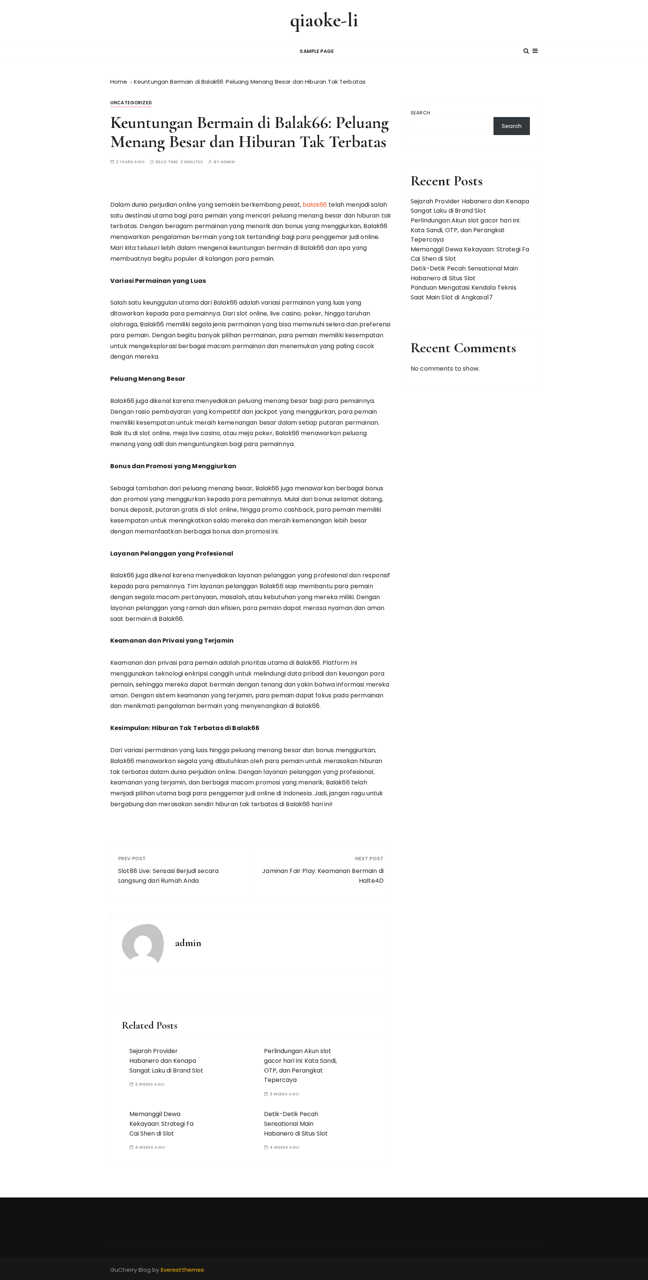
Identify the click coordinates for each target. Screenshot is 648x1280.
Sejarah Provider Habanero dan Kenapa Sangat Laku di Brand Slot (166, 1060)
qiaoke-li (324, 20)
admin (227, 162)
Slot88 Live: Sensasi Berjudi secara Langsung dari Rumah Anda (168, 876)
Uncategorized (131, 102)
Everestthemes (182, 1270)
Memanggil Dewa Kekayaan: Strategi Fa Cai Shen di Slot (161, 1123)
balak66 (315, 204)
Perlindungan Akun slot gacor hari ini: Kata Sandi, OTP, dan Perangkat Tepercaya (465, 230)
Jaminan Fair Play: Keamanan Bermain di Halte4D (323, 876)
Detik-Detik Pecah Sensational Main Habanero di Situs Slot (296, 1123)
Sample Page (317, 51)
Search (420, 112)
